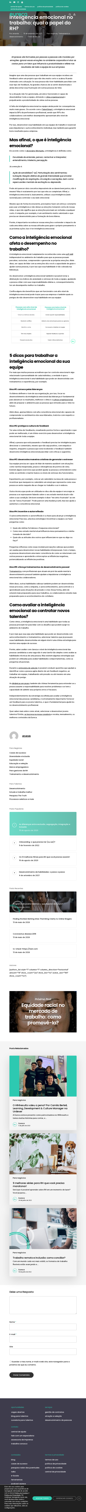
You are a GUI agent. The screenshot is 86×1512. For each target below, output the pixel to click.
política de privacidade (55, 1463)
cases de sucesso (19, 1463)
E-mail (13, 1334)
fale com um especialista (22, 1435)
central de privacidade (55, 1471)
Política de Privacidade (12, 1495)
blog (13, 1459)
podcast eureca (18, 1483)
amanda (16, 33)
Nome (12, 1322)
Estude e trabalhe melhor (20, 792)
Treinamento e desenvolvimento (24, 774)
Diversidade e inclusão (19, 756)
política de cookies (53, 1467)
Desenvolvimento (17, 788)
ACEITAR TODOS (42, 1498)
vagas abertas (18, 1412)
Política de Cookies (21, 1493)
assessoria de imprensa (22, 1439)
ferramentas (17, 1479)
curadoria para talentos (22, 1420)
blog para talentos (19, 1416)
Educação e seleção (18, 763)
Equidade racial (16, 760)
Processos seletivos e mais (21, 799)
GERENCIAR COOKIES (64, 1498)
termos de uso (51, 1459)
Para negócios (52, 33)
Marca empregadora (18, 767)
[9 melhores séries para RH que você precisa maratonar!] (43, 1169)
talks (13, 1471)
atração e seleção (53, 1416)
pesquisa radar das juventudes (25, 1467)
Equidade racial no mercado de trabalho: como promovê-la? (43, 1011)
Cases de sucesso (17, 753)
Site (11, 1346)
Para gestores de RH (18, 770)
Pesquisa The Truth (18, 795)
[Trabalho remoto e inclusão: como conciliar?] (43, 1242)
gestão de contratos (54, 1412)
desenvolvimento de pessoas (58, 1420)
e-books (15, 1475)
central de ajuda (18, 1431)
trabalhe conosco (19, 1443)
